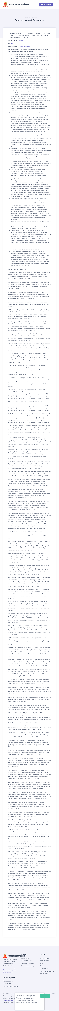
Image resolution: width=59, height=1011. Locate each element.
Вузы (41, 963)
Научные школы (44, 958)
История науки (44, 961)
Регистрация (7, 984)
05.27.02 (21, 41)
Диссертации (44, 968)
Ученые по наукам (26, 961)
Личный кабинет (46, 4)
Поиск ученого (25, 958)
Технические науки (30, 17)
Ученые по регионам (27, 963)
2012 (12, 43)
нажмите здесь (24, 1006)
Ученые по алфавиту (27, 966)
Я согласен (45, 996)
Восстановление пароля (10, 986)
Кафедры (42, 966)
